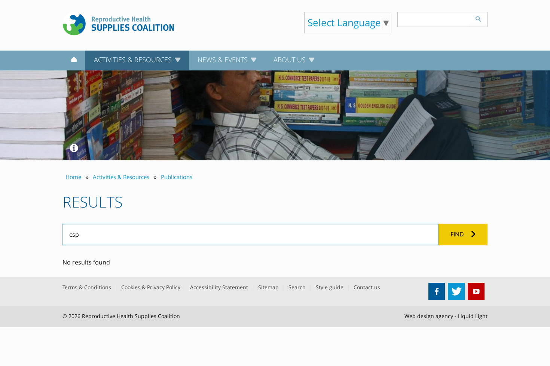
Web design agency (428, 316)
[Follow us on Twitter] (456, 291)
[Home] (73, 60)
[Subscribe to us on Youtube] (476, 291)
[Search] (478, 18)
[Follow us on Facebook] (436, 291)
